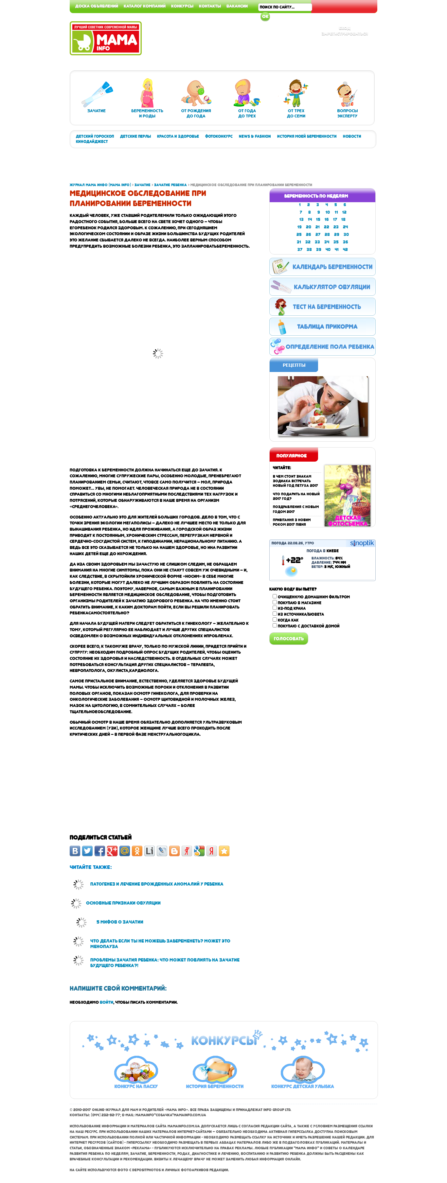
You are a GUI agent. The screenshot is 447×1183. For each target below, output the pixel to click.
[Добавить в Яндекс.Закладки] (211, 851)
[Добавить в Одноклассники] (137, 851)
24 (345, 227)
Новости (352, 136)
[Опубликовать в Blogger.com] (174, 851)
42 (345, 249)
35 (336, 242)
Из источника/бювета (301, 614)
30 (346, 234)
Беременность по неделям (316, 196)
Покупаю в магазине (299, 603)
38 (309, 249)
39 (318, 249)
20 (308, 227)
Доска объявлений (96, 6)
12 (344, 212)
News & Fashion (255, 136)
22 (326, 227)
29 (336, 234)
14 (310, 219)
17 (335, 219)
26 (308, 234)
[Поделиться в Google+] (112, 851)
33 (317, 242)
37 (299, 249)
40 (328, 249)
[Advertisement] (421, 98)
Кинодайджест (92, 141)
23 (336, 227)
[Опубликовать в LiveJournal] (162, 851)
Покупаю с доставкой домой (309, 626)
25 (299, 234)
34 (326, 242)
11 (336, 212)
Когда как (288, 620)
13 (301, 219)
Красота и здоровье (178, 136)
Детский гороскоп (95, 136)
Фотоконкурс (219, 136)
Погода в (323, 551)
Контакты (210, 6)
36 (345, 242)
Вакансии (237, 6)
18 (343, 219)
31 (299, 242)
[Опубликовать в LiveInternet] (149, 851)
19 (299, 227)
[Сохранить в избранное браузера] (224, 851)
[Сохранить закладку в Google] (199, 851)
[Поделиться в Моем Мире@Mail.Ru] (124, 851)
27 (317, 234)
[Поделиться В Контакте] (75, 851)
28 (327, 234)
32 (308, 242)
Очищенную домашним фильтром (314, 597)
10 (328, 212)
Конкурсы (182, 6)
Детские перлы (135, 136)
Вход (344, 27)
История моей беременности (307, 136)
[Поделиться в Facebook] (100, 851)
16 (327, 219)
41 (337, 249)
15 (318, 219)
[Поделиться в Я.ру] (187, 851)
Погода (279, 543)
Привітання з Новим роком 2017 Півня (292, 522)
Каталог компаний (145, 6)
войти (106, 1002)
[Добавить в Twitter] (87, 851)
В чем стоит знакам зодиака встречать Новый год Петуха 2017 (295, 481)
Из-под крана (292, 608)
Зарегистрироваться (345, 33)
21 (317, 227)
